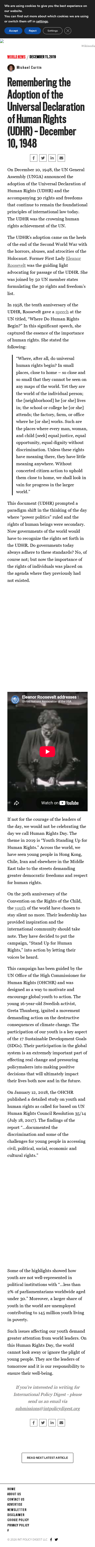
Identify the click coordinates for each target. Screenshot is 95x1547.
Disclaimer (15, 1515)
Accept (13, 31)
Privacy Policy (18, 1525)
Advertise (15, 1504)
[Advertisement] (47, 637)
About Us (14, 1494)
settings (42, 21)
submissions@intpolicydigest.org (47, 1408)
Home (11, 1489)
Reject (32, 31)
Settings (53, 31)
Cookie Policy (18, 1520)
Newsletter (17, 1510)
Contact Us (15, 1499)
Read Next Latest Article (47, 1457)
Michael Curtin (29, 68)
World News (16, 57)
